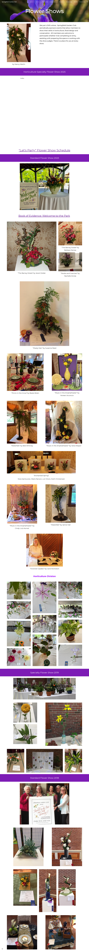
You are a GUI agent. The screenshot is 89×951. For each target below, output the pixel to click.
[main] (44, 11)
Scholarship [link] (69, 1)
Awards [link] (76, 1)
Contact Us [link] (82, 1)
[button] (87, 1)
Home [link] (31, 1)
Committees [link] (53, 1)
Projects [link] (61, 1)
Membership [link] (45, 1)
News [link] (37, 1)
